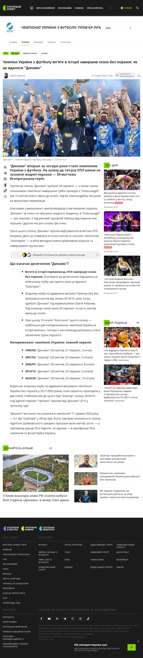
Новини (79, 8)
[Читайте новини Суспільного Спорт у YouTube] (49, 618)
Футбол (44, 53)
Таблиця (51, 42)
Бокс (67, 559)
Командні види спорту (125, 546)
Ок (131, 647)
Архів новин (10, 622)
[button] (5, 167)
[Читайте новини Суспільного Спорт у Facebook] (41, 618)
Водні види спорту (101, 567)
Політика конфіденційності (13, 637)
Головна (13, 42)
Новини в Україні (30, 53)
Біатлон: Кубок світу (15, 544)
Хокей (120, 567)
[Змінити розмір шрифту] (138, 75)
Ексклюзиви (65, 8)
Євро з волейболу (45, 8)
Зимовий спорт (99, 552)
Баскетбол (122, 552)
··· (111, 8)
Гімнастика (97, 559)
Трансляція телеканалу (16, 554)
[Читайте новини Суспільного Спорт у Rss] (57, 618)
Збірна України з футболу (48, 553)
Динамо (15, 53)
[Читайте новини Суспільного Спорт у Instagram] (80, 618)
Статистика (65, 42)
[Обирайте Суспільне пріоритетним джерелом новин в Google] (5, 196)
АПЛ (5, 598)
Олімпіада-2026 (12, 602)
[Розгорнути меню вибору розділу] (31, 8)
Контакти (8, 617)
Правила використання (16, 631)
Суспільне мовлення (15, 626)
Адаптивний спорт (101, 544)
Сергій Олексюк (17, 75)
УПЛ (5, 53)
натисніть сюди (77, 636)
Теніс (6, 569)
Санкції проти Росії (14, 593)
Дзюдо (69, 567)
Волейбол (9, 588)
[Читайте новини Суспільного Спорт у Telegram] (65, 618)
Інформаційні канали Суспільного (15, 645)
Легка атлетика (95, 8)
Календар (38, 42)
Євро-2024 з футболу (45, 561)
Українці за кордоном (16, 583)
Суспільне (89, 634)
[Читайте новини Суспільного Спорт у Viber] (72, 618)
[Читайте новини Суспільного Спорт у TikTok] (88, 618)
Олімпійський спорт (47, 568)
